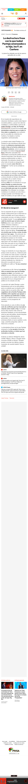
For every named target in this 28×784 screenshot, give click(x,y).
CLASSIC (11, 9)
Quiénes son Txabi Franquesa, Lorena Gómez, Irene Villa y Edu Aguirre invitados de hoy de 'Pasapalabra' (20, 694)
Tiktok (8, 708)
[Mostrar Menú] (2, 13)
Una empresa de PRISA (14, 749)
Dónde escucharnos (19, 744)
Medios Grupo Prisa (14, 753)
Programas (15, 34)
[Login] (25, 13)
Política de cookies (8, 743)
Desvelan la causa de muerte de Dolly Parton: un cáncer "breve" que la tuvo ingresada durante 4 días (13, 373)
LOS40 (3, 9)
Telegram (19, 92)
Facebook (8, 92)
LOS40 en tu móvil (9, 744)
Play (26, 781)
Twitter (12, 92)
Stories (23, 708)
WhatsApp (15, 92)
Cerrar (25, 23)
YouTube (11, 708)
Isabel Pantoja (4, 398)
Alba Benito (12, 96)
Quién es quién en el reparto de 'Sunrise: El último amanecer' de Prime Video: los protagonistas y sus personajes (13, 382)
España (3, 19)
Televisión (8, 34)
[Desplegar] (14, 775)
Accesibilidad (12, 741)
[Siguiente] (25, 30)
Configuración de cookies (19, 743)
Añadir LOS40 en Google (15, 112)
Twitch (20, 708)
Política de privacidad (21, 741)
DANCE (16, 9)
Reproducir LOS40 (24, 201)
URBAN (22, 9)
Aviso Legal (4, 741)
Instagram (4, 708)
